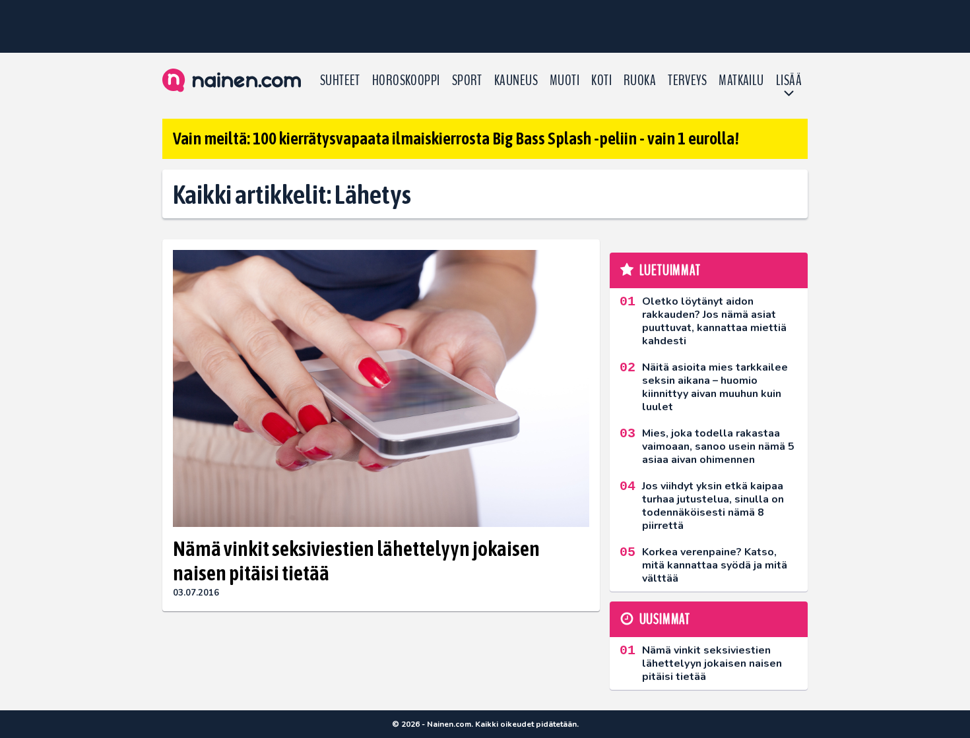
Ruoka (640, 80)
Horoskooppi (406, 80)
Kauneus (516, 80)
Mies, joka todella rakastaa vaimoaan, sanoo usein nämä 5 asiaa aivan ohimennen (718, 446)
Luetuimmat (670, 270)
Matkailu (741, 80)
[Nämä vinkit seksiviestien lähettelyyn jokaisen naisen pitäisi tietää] (381, 389)
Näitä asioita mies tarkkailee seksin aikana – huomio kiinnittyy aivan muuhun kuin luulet (715, 387)
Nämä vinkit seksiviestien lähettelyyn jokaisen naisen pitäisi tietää (356, 560)
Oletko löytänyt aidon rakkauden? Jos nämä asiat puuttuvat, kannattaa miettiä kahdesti (714, 321)
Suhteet (340, 80)
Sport (467, 80)
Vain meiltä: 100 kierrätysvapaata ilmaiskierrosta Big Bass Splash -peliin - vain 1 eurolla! (456, 138)
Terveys (687, 80)
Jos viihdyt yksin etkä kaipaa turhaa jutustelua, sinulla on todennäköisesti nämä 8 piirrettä (713, 506)
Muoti (564, 80)
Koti (601, 80)
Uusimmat (664, 619)
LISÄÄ (789, 80)
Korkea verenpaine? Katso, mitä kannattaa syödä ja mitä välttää (714, 565)
